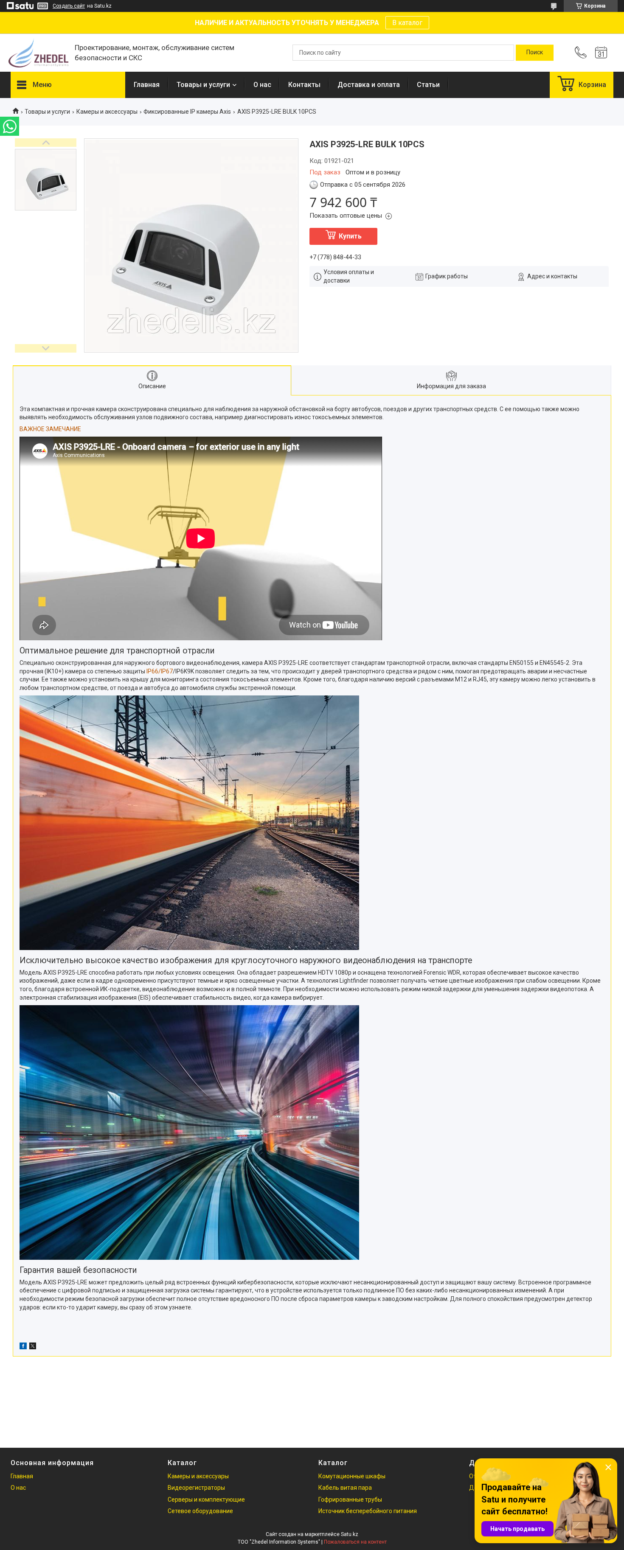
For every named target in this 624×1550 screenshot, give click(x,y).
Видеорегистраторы (196, 1487)
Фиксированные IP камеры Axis (187, 111)
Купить (350, 236)
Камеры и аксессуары (107, 111)
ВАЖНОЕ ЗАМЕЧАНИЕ (50, 429)
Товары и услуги (203, 85)
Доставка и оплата (368, 85)
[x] (32, 1347)
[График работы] (601, 52)
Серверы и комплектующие (206, 1499)
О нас (262, 85)
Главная (147, 85)
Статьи (428, 85)
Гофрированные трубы (350, 1499)
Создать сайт (69, 6)
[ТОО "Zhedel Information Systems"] (38, 52)
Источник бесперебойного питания (367, 1511)
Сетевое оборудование (200, 1511)
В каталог (407, 23)
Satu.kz (349, 1534)
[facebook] (23, 1347)
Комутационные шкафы (351, 1476)
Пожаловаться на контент (355, 1542)
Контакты (304, 85)
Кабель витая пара (345, 1487)
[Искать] (535, 53)
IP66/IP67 (159, 671)
